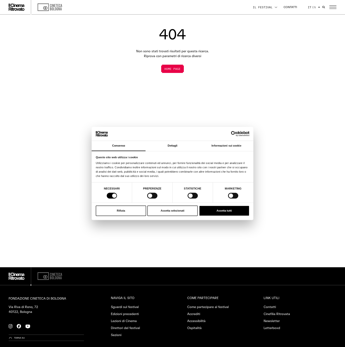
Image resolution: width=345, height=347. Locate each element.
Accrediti (193, 314)
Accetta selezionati (172, 210)
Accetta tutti (224, 210)
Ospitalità (194, 328)
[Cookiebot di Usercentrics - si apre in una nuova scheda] (233, 134)
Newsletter (272, 321)
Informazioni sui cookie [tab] (226, 145)
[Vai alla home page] (16, 7)
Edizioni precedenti (125, 314)
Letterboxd (272, 328)
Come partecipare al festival (208, 307)
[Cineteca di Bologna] (50, 276)
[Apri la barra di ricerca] (323, 7)
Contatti (290, 7)
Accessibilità (196, 321)
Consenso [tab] (118, 145)
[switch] (152, 196)
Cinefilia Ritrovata (277, 314)
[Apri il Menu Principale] (332, 7)
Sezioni (116, 335)
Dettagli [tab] (173, 145)
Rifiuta (121, 210)
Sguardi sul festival (125, 307)
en (314, 7)
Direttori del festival (125, 328)
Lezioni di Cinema (124, 321)
